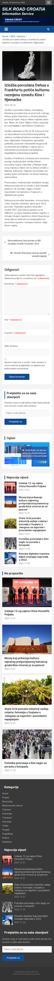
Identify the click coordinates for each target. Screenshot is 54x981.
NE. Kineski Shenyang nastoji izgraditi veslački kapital (28, 254)
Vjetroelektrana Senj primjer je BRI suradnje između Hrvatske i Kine (24, 242)
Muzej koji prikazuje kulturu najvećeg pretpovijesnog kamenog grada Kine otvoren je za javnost (33, 503)
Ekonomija (7, 801)
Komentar (16, 284)
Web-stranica (11, 346)
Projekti (6, 829)
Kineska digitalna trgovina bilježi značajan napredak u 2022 (34, 556)
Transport (7, 817)
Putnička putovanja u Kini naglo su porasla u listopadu (33, 542)
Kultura (5, 837)
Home (5, 793)
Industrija (6, 821)
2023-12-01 (24, 490)
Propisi (5, 797)
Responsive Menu (48, 2)
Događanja (7, 833)
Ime (13, 319)
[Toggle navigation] (6, 29)
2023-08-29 (10, 105)
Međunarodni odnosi (12, 805)
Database (7, 841)
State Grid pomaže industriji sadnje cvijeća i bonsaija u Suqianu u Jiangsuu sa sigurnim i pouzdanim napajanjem (33, 524)
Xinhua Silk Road (31, 972)
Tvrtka (5, 825)
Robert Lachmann (33, 974)
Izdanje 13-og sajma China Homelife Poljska (32, 485)
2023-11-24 (24, 563)
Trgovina (6, 809)
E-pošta (15, 333)
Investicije (7, 813)
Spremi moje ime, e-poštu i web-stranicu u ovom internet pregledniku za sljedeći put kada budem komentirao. (25, 365)
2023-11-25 (24, 549)
